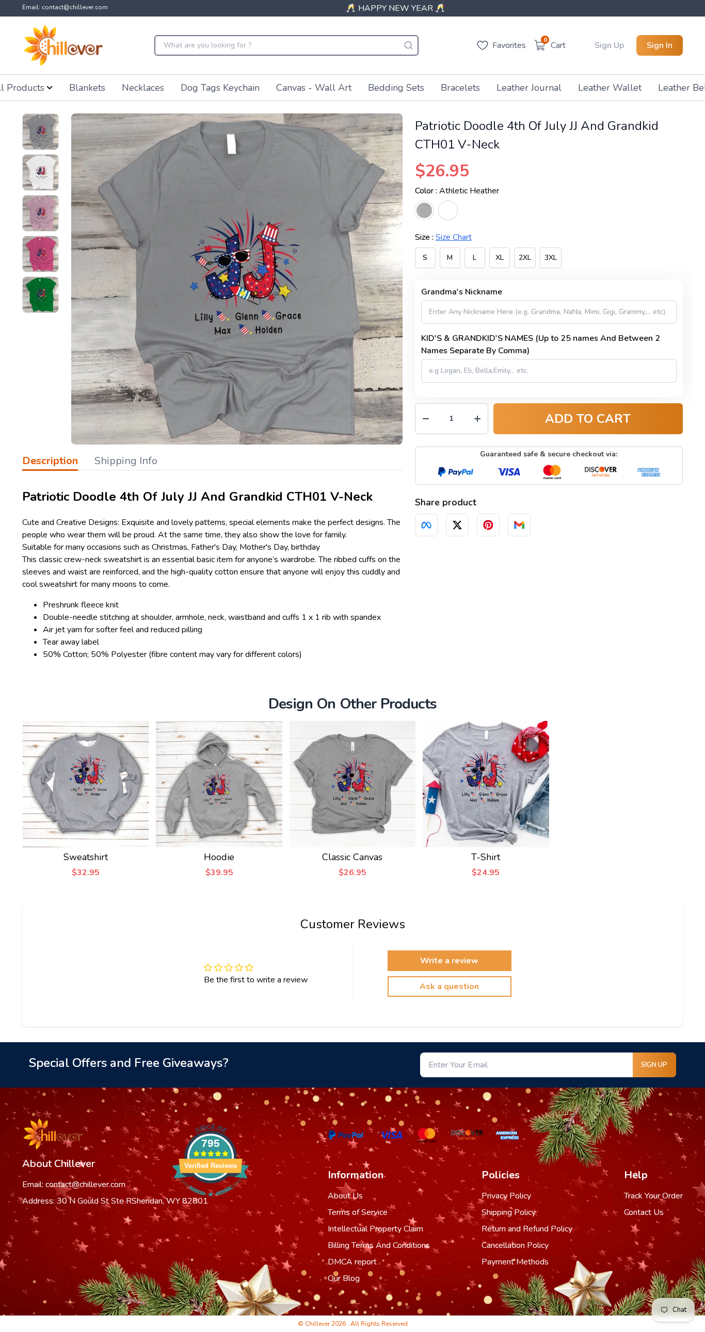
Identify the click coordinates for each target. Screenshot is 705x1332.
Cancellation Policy (515, 1245)
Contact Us (644, 1212)
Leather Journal (529, 87)
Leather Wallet (610, 87)
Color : (457, 190)
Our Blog (344, 1278)
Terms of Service (358, 1212)
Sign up (654, 1065)
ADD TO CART (588, 418)
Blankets (87, 87)
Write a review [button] (449, 960)
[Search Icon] (408, 45)
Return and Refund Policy (527, 1229)
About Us (345, 1196)
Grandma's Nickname (461, 292)
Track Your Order (653, 1196)
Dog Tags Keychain (220, 87)
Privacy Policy (506, 1196)
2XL (525, 257)
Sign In (659, 45)
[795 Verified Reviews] (210, 1202)
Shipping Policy (509, 1212)
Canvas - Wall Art (313, 87)
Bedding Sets (396, 87)
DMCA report (352, 1262)
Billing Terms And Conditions (379, 1245)
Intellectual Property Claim (375, 1229)
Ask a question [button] (449, 986)
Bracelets (460, 87)
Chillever (318, 1324)
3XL (550, 257)
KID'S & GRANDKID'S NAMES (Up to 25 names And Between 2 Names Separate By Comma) (540, 344)
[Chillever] (63, 45)
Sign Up (609, 45)
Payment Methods (515, 1262)
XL (499, 257)
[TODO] (426, 525)
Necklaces (143, 87)
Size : (443, 237)
